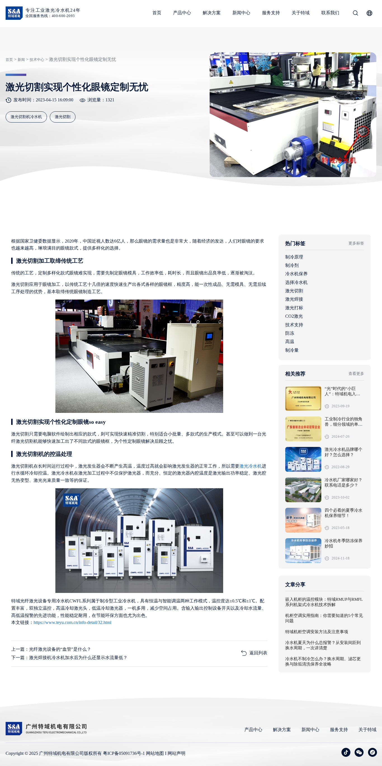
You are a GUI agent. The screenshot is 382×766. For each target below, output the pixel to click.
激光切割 (294, 290)
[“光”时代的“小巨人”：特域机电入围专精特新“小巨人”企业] (303, 398)
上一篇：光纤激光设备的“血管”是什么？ (51, 649)
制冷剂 (292, 265)
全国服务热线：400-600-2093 (50, 16)
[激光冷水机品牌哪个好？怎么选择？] (303, 459)
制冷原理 (294, 257)
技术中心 (37, 60)
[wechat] (359, 752)
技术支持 (294, 324)
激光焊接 (294, 299)
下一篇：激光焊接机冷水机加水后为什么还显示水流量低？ (69, 657)
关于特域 (301, 12)
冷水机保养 (296, 273)
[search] (355, 14)
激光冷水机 (250, 466)
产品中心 (182, 12)
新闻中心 (241, 12)
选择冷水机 (296, 282)
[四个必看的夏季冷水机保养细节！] (303, 520)
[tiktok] (345, 752)
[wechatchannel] (372, 752)
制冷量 (292, 350)
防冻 (289, 333)
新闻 (21, 60)
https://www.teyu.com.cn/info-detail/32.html (72, 622)
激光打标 (294, 307)
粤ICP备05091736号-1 (124, 753)
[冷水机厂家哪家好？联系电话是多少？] (303, 489)
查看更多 (356, 374)
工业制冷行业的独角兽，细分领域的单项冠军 (343, 424)
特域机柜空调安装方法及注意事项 (316, 632)
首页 (156, 12)
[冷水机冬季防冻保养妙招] (303, 550)
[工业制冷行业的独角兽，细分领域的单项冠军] (303, 428)
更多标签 (356, 243)
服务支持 (271, 12)
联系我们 (330, 12)
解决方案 (212, 12)
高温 (289, 341)
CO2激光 (294, 316)
